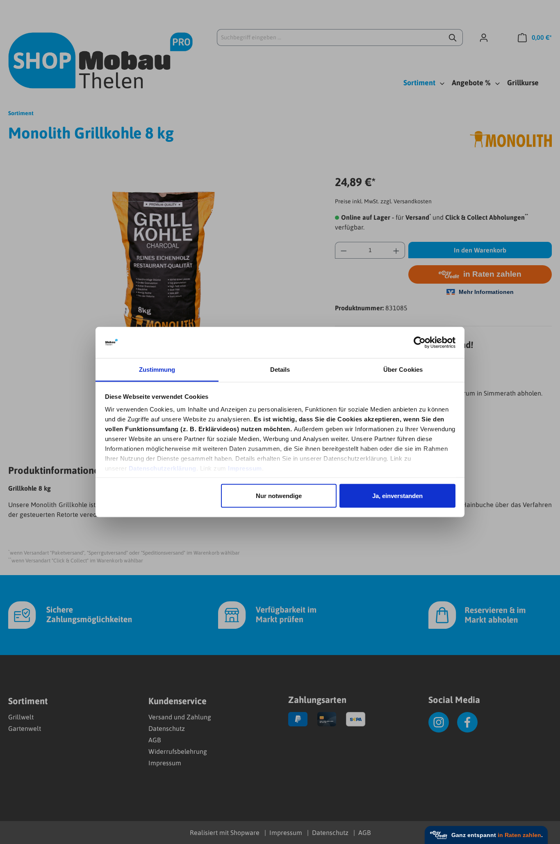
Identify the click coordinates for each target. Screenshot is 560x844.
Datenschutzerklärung (162, 468)
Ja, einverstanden (397, 495)
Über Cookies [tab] (403, 369)
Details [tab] (280, 369)
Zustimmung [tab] (157, 369)
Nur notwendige (279, 495)
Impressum (245, 468)
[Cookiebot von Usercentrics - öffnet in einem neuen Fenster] (419, 343)
